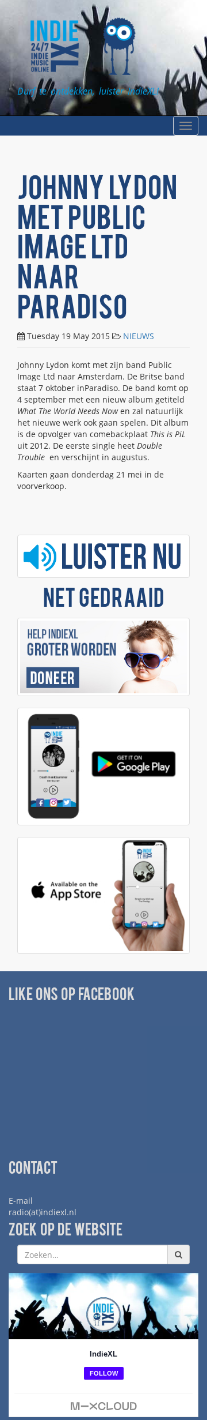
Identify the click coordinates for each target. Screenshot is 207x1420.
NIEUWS (138, 335)
